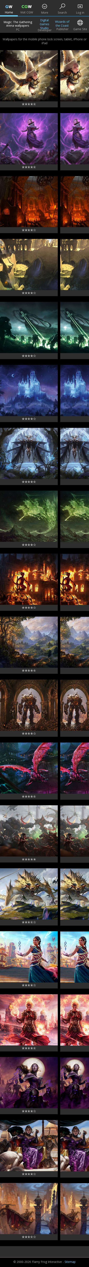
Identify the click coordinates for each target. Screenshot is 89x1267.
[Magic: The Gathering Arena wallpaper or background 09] (29, 768)
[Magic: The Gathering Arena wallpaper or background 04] (29, 1082)
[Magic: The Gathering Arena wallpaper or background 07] (29, 893)
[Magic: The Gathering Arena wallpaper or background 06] (29, 956)
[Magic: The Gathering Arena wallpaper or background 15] (29, 390)
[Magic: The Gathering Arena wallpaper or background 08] (29, 831)
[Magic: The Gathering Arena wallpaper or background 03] (29, 1145)
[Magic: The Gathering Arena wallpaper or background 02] (29, 1208)
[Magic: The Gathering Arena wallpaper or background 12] (29, 579)
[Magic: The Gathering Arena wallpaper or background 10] (29, 705)
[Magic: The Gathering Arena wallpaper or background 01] (29, 75)
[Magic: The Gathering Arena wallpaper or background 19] (29, 138)
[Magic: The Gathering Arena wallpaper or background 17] (29, 264)
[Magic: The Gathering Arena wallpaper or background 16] (29, 327)
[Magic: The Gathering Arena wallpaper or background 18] (29, 201)
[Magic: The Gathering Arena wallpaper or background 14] (29, 453)
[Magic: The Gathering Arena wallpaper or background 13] (29, 516)
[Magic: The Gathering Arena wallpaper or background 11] (29, 642)
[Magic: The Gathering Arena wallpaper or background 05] (29, 1019)
